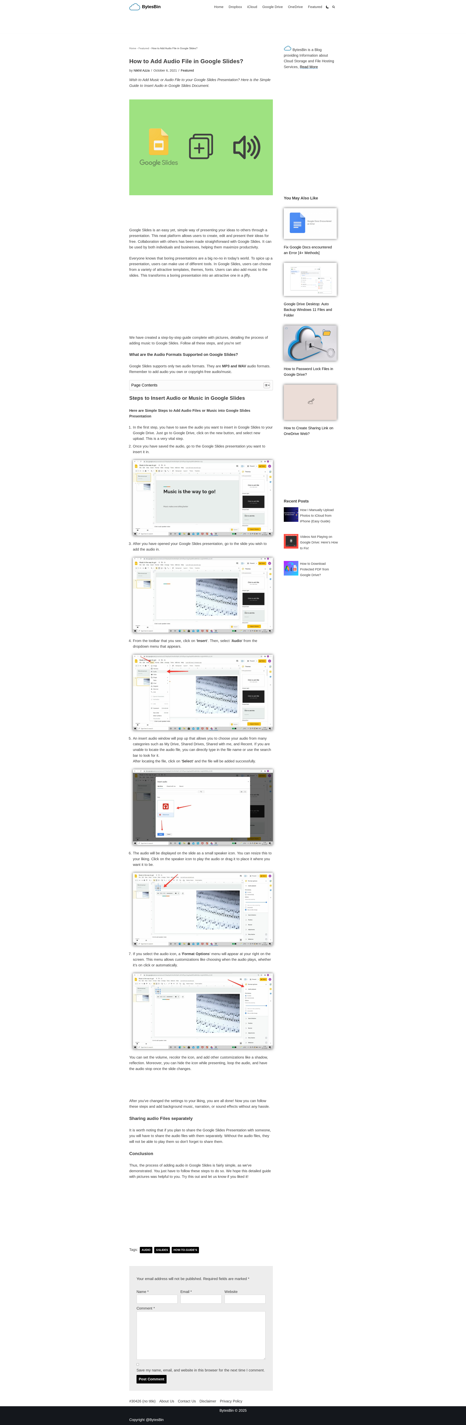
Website (231, 1292)
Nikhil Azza (142, 70)
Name (143, 1292)
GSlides (162, 1250)
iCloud (252, 7)
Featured (315, 7)
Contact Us (187, 1401)
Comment (146, 1308)
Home (219, 7)
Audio (146, 1250)
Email (186, 1292)
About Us (166, 1401)
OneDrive (295, 7)
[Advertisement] (233, 23)
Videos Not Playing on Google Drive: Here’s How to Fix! (319, 542)
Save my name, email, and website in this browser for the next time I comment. (201, 1370)
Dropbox (235, 7)
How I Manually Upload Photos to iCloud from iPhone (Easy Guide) (317, 515)
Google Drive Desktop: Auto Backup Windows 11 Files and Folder (308, 309)
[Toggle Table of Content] (265, 385)
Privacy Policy (231, 1401)
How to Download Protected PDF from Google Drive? (314, 569)
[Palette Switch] (327, 7)
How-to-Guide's (185, 1250)
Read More (309, 67)
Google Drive (272, 7)
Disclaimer (208, 1401)
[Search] (333, 6)
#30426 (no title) (142, 1401)
